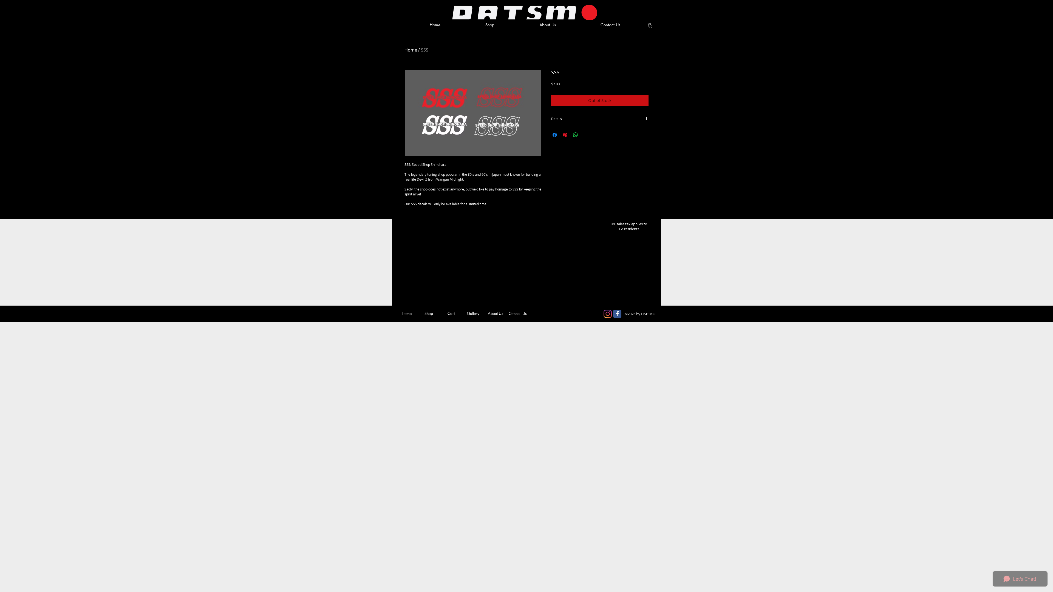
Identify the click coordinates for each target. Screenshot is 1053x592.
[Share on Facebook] (554, 135)
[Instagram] (608, 314)
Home (410, 50)
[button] (650, 25)
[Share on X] (586, 135)
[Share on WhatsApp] (575, 135)
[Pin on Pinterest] (565, 135)
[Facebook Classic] (617, 314)
